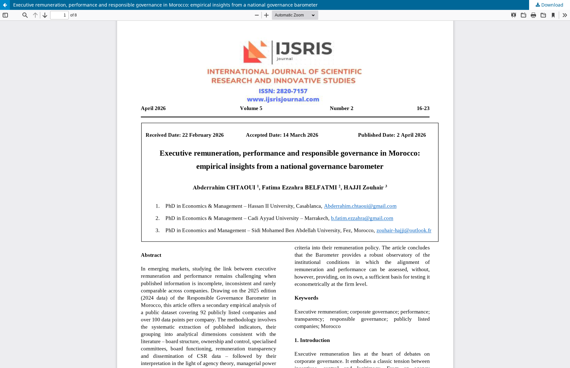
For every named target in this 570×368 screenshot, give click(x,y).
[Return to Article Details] (5, 5)
